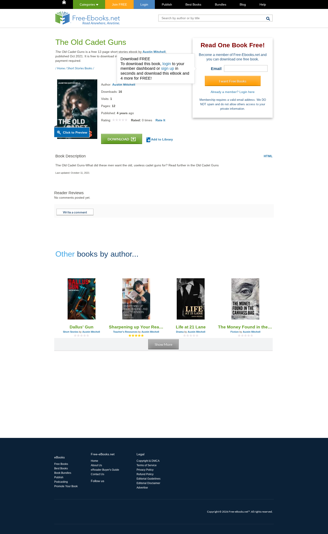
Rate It (160, 120)
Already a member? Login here (233, 92)
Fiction (234, 331)
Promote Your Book (66, 486)
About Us (96, 465)
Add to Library (161, 139)
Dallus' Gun (81, 327)
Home (94, 460)
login (166, 64)
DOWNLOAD (119, 139)
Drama (180, 331)
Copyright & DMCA (148, 460)
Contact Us (97, 474)
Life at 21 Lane (191, 327)
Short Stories (70, 331)
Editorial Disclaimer (148, 483)
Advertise (142, 487)
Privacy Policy (145, 469)
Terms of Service (147, 465)
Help (262, 4)
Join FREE (119, 4)
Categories (88, 4)
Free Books (61, 464)
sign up (167, 68)
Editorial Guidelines (148, 478)
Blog (243, 4)
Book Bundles (62, 472)
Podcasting (61, 481)
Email (216, 68)
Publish (167, 4)
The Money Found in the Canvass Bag (245, 327)
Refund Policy (145, 474)
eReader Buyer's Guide (105, 469)
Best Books (193, 4)
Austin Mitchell (154, 52)
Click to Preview (75, 132)
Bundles (220, 4)
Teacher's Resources (125, 331)
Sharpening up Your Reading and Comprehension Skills (136, 327)
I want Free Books (232, 81)
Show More (163, 344)
